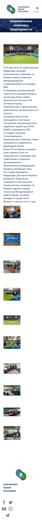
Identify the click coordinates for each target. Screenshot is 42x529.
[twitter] (11, 502)
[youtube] (4, 509)
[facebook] (4, 502)
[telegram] (7, 515)
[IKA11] (21, 470)
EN (37, 12)
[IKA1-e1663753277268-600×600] (11, 5)
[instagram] (11, 509)
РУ (34, 12)
